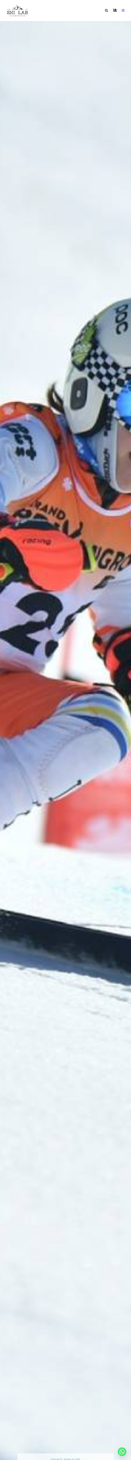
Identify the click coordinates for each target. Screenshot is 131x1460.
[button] (106, 10)
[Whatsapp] (122, 1451)
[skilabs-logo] (18, 4)
